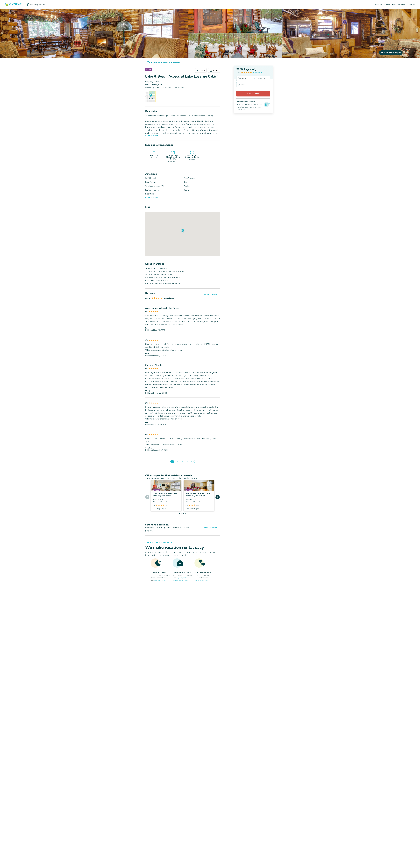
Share (215, 70)
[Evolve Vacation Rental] (13, 5)
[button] (253, 84)
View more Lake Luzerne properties (163, 62)
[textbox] (41, 4)
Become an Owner (382, 4)
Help (394, 4)
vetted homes (160, 580)
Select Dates (253, 94)
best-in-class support (202, 580)
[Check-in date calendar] (239, 78)
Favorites (401, 4)
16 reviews (257, 73)
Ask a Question (210, 528)
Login (409, 4)
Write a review (210, 294)
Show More (150, 136)
